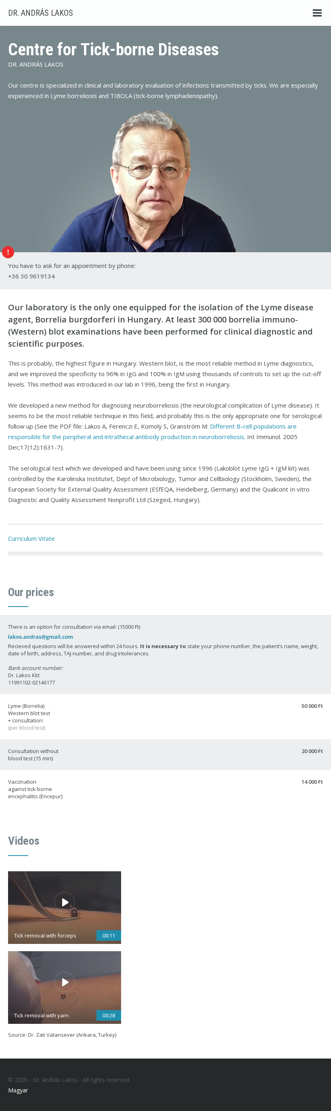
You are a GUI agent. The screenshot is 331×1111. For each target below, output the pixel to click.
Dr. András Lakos (40, 13)
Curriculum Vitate (31, 538)
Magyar (18, 1090)
